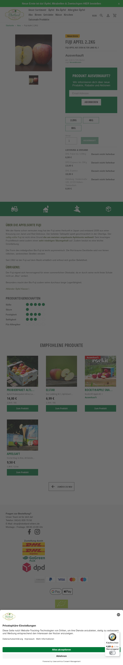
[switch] (112, 653)
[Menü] (118, 633)
